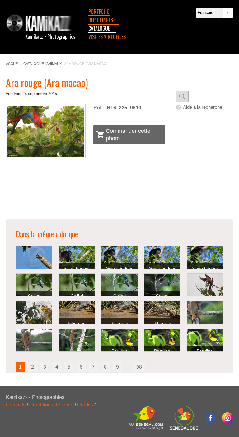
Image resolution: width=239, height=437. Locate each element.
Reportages (100, 20)
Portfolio (99, 11)
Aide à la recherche (202, 107)
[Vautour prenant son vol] (34, 257)
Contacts (16, 404)
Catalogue (99, 28)
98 (139, 367)
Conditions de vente (51, 404)
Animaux (54, 63)
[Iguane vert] (205, 312)
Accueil (13, 63)
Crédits (85, 404)
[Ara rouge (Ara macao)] (45, 131)
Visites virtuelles (107, 37)
